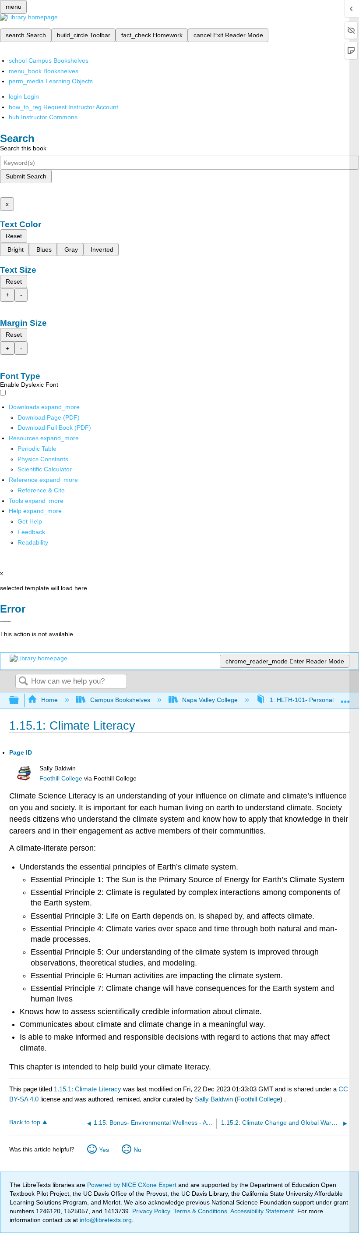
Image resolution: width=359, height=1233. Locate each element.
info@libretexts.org (105, 1219)
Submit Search (26, 176)
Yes (104, 1149)
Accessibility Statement (262, 1211)
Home (49, 699)
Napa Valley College (209, 699)
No (137, 1149)
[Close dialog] (5, 621)
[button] (31, 531)
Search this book (23, 148)
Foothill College (60, 778)
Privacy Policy (151, 1211)
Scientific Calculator (45, 469)
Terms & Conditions (200, 1211)
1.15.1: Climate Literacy (87, 1089)
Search (23, 681)
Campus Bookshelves (119, 699)
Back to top (24, 1122)
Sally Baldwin (214, 1099)
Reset (14, 235)
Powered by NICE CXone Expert (132, 1184)
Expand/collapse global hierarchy (20, 700)
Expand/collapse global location (345, 697)
